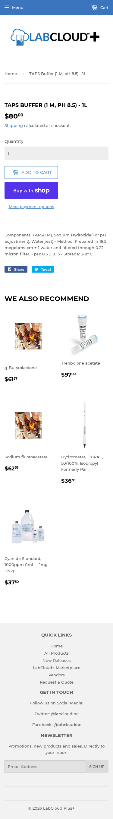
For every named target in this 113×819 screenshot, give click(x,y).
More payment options (31, 206)
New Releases (56, 660)
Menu (18, 7)
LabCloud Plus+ (59, 808)
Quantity (14, 141)
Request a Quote (57, 682)
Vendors (57, 674)
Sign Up (97, 766)
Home (11, 73)
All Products (56, 653)
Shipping (14, 125)
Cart (103, 7)
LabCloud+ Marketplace (56, 667)
